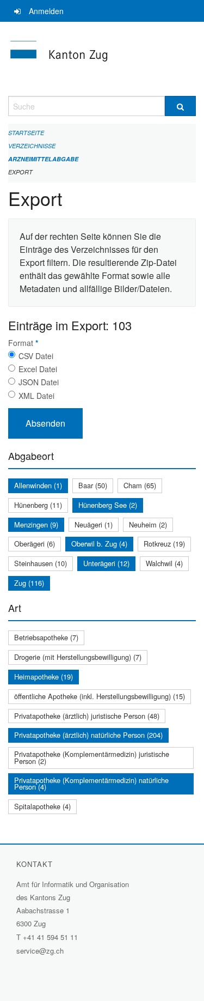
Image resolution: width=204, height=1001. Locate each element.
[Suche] (180, 106)
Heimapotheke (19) (43, 676)
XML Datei (36, 395)
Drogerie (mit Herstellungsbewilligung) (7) (77, 657)
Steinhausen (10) (40, 563)
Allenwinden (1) (38, 485)
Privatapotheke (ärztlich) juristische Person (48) (86, 716)
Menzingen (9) (36, 524)
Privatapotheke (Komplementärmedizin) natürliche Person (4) (91, 783)
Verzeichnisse (31, 146)
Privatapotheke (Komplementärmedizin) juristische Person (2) (91, 757)
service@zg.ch (40, 950)
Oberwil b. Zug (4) (99, 543)
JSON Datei (38, 382)
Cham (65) (139, 485)
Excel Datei (37, 368)
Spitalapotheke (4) (42, 806)
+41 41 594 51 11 (50, 937)
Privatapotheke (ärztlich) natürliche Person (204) (88, 735)
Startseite (26, 133)
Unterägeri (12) (106, 563)
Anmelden (46, 10)
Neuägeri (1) (94, 524)
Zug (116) (29, 583)
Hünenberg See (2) (107, 505)
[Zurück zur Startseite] (102, 58)
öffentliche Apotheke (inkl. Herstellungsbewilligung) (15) (99, 696)
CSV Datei (35, 355)
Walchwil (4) (164, 563)
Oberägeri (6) (34, 543)
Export (20, 172)
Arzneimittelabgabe (43, 159)
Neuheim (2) (148, 524)
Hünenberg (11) (38, 505)
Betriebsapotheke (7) (46, 637)
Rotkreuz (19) (164, 543)
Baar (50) (92, 485)
